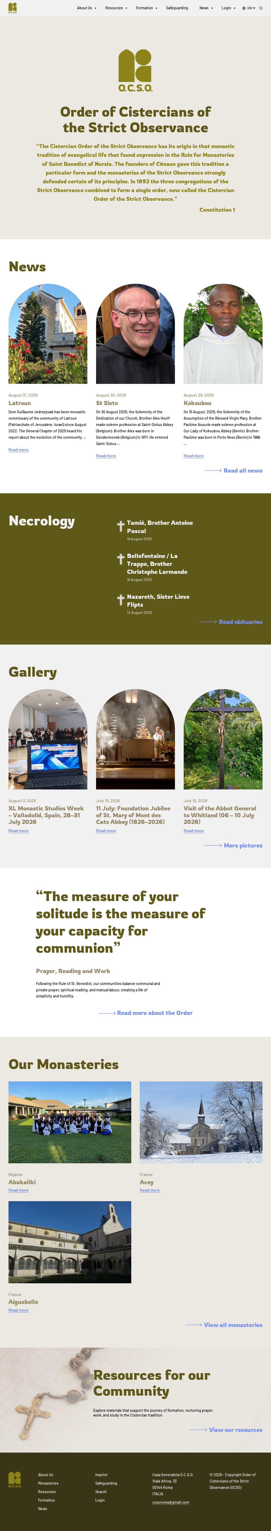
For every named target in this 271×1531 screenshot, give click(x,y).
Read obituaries (241, 621)
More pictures (243, 845)
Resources (114, 8)
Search (101, 1491)
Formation (144, 8)
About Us (84, 8)
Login (226, 8)
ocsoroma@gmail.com (170, 1502)
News (204, 8)
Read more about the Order (154, 1012)
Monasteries (48, 1483)
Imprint (101, 1474)
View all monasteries (233, 1324)
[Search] (261, 8)
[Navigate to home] (14, 8)
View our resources (236, 1429)
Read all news (243, 470)
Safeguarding (177, 8)
